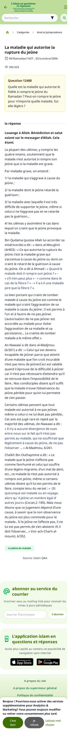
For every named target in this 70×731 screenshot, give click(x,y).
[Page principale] (7, 32)
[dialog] (33, 714)
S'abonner (58, 614)
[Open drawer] (65, 7)
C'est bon (13, 723)
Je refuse (34, 723)
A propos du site (35, 681)
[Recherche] (64, 18)
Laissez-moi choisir (53, 723)
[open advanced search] (52, 17)
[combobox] (27, 18)
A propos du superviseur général (35, 688)
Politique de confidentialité (35, 695)
